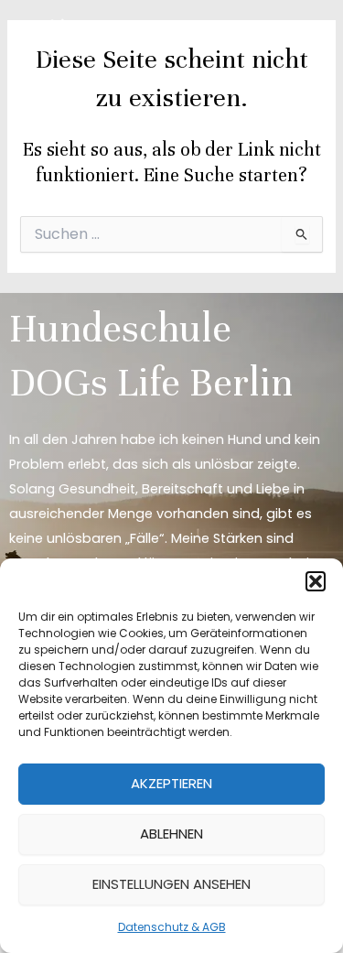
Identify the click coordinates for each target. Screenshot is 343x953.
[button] (315, 581)
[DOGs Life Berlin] (64, 39)
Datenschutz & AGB (172, 927)
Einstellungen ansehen (171, 883)
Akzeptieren (171, 783)
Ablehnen (171, 833)
